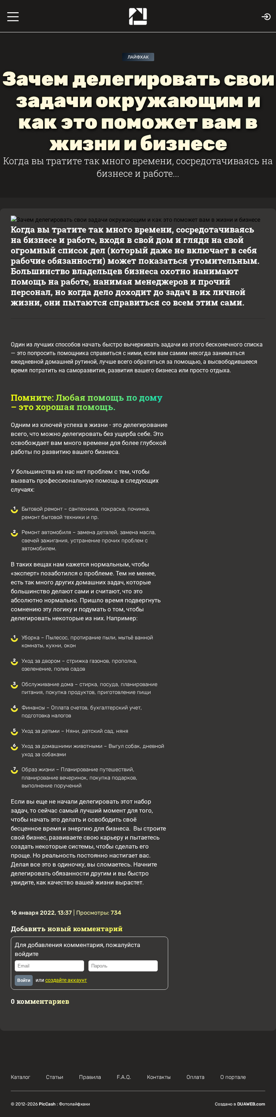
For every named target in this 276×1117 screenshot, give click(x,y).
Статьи (54, 1077)
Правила (90, 1077)
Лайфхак (138, 57)
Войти (23, 980)
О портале (233, 1077)
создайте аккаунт (66, 980)
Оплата (195, 1077)
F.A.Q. (124, 1077)
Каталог (20, 1077)
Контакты (159, 1077)
